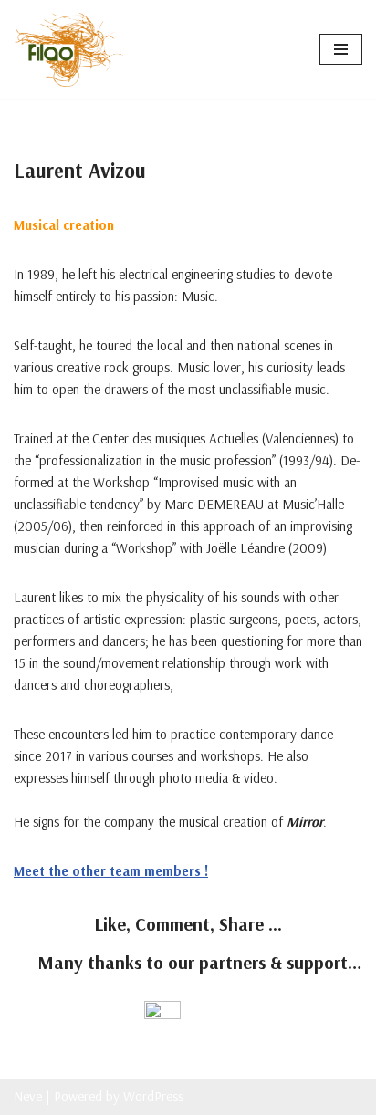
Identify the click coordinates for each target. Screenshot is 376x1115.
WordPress (153, 1096)
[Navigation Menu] (340, 49)
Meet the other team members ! (111, 871)
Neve (28, 1096)
